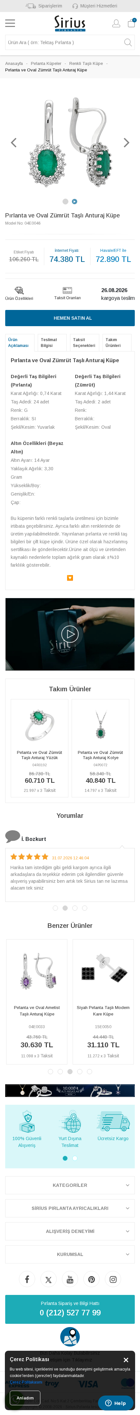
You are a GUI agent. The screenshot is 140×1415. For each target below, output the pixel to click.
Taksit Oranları (67, 298)
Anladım (25, 1398)
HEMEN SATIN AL (73, 318)
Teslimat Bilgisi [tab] (49, 343)
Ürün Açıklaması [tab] (18, 343)
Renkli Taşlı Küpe (86, 63)
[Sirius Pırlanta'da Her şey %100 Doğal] (70, 1090)
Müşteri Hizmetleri (98, 5)
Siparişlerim (50, 5)
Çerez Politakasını (26, 1382)
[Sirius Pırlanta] (70, 23)
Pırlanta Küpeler (46, 63)
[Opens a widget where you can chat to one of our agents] (115, 1404)
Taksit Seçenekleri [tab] (84, 343)
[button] (13, 142)
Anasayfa (14, 63)
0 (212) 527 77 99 (70, 1312)
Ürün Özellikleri (19, 298)
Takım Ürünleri (112, 343)
